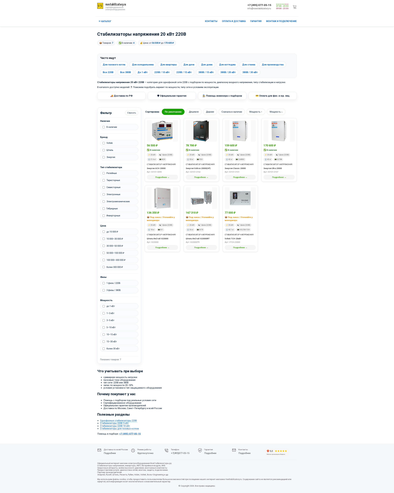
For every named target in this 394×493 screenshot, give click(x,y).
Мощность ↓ (276, 111)
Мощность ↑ (255, 111)
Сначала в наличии (231, 111)
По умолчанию (173, 111)
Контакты (211, 21)
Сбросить (131, 113)
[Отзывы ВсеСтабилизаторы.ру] (277, 453)
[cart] (295, 7)
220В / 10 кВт (162, 72)
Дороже (210, 111)
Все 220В (108, 72)
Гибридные (112, 208)
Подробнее (110, 453)
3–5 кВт (110, 320)
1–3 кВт (110, 313)
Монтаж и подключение (281, 21)
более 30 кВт (113, 348)
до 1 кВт (111, 306)
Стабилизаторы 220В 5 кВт (114, 423)
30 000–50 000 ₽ (115, 246)
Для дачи (188, 64)
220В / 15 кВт (184, 72)
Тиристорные (113, 180)
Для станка (248, 64)
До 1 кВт (143, 72)
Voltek (110, 143)
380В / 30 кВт (250, 72)
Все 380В (125, 72)
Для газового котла (114, 64)
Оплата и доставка (234, 21)
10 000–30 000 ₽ (115, 239)
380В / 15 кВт (206, 72)
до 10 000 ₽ (112, 232)
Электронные (113, 194)
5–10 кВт (111, 327)
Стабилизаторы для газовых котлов (119, 428)
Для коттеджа (227, 64)
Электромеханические (118, 201)
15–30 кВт (112, 341)
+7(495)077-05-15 (180, 453)
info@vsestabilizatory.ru (259, 8)
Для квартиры (168, 64)
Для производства (272, 64)
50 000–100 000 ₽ (115, 253)
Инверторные (113, 215)
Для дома (206, 64)
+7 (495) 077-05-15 (259, 5)
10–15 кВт (112, 334)
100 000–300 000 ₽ (116, 260)
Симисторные (114, 187)
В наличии (112, 127)
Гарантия (255, 21)
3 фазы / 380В (114, 290)
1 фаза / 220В (113, 283)
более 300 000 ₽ (115, 267)
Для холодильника (143, 64)
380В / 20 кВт (228, 72)
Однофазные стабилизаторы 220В (118, 420)
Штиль (110, 150)
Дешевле (194, 111)
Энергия (111, 157)
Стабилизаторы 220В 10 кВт (115, 426)
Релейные (112, 173)
